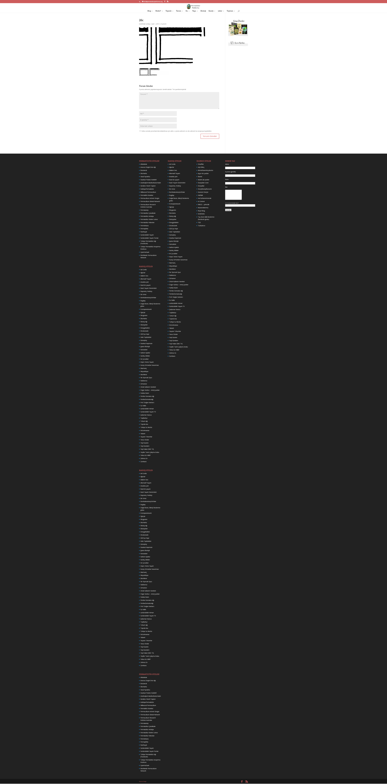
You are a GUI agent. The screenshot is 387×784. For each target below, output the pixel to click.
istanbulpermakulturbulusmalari (150, 183)
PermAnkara (144, 226)
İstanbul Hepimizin (146, 343)
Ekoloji (203, 11)
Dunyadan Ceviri (203, 183)
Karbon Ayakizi (145, 353)
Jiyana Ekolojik (145, 346)
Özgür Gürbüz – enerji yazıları (150, 390)
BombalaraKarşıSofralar (148, 298)
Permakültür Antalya (147, 216)
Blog (149, 11)
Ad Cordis (143, 270)
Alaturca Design (142, 781)
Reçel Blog (201, 211)
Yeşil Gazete (144, 443)
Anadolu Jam (144, 282)
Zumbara (143, 461)
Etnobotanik (144, 331)
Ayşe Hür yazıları (203, 173)
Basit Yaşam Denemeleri (148, 288)
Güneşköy (143, 340)
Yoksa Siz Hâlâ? (145, 455)
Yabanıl (142, 434)
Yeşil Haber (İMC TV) (147, 449)
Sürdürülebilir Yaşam (147, 235)
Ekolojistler (144, 325)
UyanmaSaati (144, 252)
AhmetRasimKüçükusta (205, 170)
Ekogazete (143, 315)
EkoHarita (143, 173)
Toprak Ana (144, 424)
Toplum (230, 11)
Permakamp (144, 210)
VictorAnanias (144, 430)
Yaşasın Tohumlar (146, 437)
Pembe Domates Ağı (147, 396)
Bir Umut (143, 294)
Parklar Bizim (144, 393)
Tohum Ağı (144, 421)
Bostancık (143, 170)
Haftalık (200, 195)
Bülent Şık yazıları (203, 180)
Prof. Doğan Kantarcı (147, 402)
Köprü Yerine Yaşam (147, 362)
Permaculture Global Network (150, 201)
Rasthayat (143, 232)
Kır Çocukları (144, 359)
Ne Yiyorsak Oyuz (146, 378)
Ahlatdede (143, 164)
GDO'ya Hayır (144, 334)
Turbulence (201, 226)
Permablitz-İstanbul (146, 195)
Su (187, 11)
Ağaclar (142, 273)
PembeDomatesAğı (146, 399)
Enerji (211, 11)
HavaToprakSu (145, 177)
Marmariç (143, 368)
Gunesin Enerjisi (203, 192)
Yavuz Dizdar (144, 440)
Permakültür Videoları (147, 222)
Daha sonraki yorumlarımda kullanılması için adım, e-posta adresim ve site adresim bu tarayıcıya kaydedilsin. (176, 131)
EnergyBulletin (145, 328)
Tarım (178, 11)
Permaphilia (144, 229)
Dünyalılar (201, 186)
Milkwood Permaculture (148, 192)
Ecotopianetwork (146, 309)
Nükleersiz (143, 381)
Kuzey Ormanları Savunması (149, 365)
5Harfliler (201, 164)
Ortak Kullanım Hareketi (148, 387)
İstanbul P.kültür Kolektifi (148, 180)
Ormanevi (143, 384)
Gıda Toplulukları (145, 337)
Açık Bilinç (201, 167)
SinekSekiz (201, 214)
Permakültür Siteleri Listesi (149, 219)
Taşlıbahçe (143, 418)
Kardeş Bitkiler (145, 356)
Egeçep (142, 312)
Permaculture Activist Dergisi (149, 198)
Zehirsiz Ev (143, 458)
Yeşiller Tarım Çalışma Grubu (149, 452)
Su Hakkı (143, 406)
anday (148, 24)
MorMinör (143, 375)
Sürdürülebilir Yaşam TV (148, 412)
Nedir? (158, 11)
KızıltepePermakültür (147, 189)
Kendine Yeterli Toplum (148, 186)
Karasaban (143, 350)
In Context (201, 201)
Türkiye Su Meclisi (146, 427)
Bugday (142, 301)
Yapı (194, 11)
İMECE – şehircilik (203, 204)
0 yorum (163, 24)
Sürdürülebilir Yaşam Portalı (149, 238)
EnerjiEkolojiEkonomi (205, 189)
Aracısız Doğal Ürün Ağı (148, 167)
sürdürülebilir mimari (147, 409)
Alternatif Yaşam (145, 279)
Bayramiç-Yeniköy (146, 291)
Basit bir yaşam (145, 285)
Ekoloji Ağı (143, 322)
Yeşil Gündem (144, 446)
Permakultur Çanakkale (148, 213)
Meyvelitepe (144, 371)
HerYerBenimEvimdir (204, 198)
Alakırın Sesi (144, 276)
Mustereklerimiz (203, 208)
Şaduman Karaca (146, 415)
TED (199, 222)
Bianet (200, 177)
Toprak (168, 11)
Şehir (220, 11)
